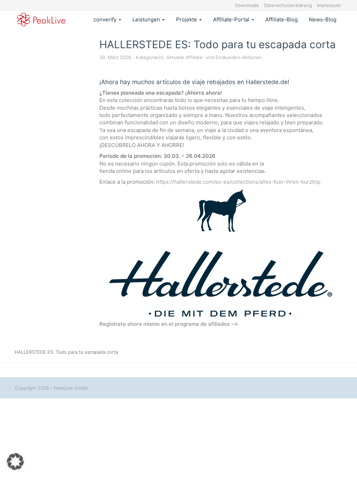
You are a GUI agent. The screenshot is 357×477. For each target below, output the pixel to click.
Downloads (247, 5)
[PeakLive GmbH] (41, 19)
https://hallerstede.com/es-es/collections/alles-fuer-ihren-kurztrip (238, 181)
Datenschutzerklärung (288, 5)
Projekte (187, 19)
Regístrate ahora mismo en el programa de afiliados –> (168, 324)
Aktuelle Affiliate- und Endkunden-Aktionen (214, 57)
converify (105, 19)
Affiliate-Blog (281, 19)
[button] (15, 461)
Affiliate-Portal (232, 19)
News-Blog (322, 19)
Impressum (329, 5)
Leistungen (146, 19)
